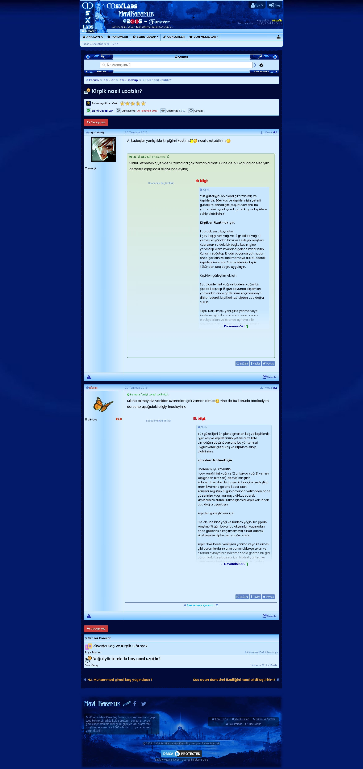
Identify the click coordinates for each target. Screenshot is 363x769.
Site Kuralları (241, 719)
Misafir (277, 20)
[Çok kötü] (122, 103)
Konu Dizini (222, 719)
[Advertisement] (160, 211)
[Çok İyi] (143, 103)
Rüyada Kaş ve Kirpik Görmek (120, 645)
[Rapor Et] (89, 377)
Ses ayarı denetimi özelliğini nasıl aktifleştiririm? (234, 679)
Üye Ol (259, 5)
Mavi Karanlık (107, 717)
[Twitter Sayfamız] (143, 704)
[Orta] (132, 103)
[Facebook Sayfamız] (134, 704)
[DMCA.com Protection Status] (181, 757)
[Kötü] (127, 103)
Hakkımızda (235, 724)
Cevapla (271, 377)
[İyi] (138, 103)
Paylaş (256, 363)
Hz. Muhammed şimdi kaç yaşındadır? (120, 679)
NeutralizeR (212, 743)
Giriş (277, 5)
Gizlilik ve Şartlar (265, 719)
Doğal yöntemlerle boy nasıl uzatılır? (126, 658)
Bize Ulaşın (255, 724)
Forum (94, 80)
